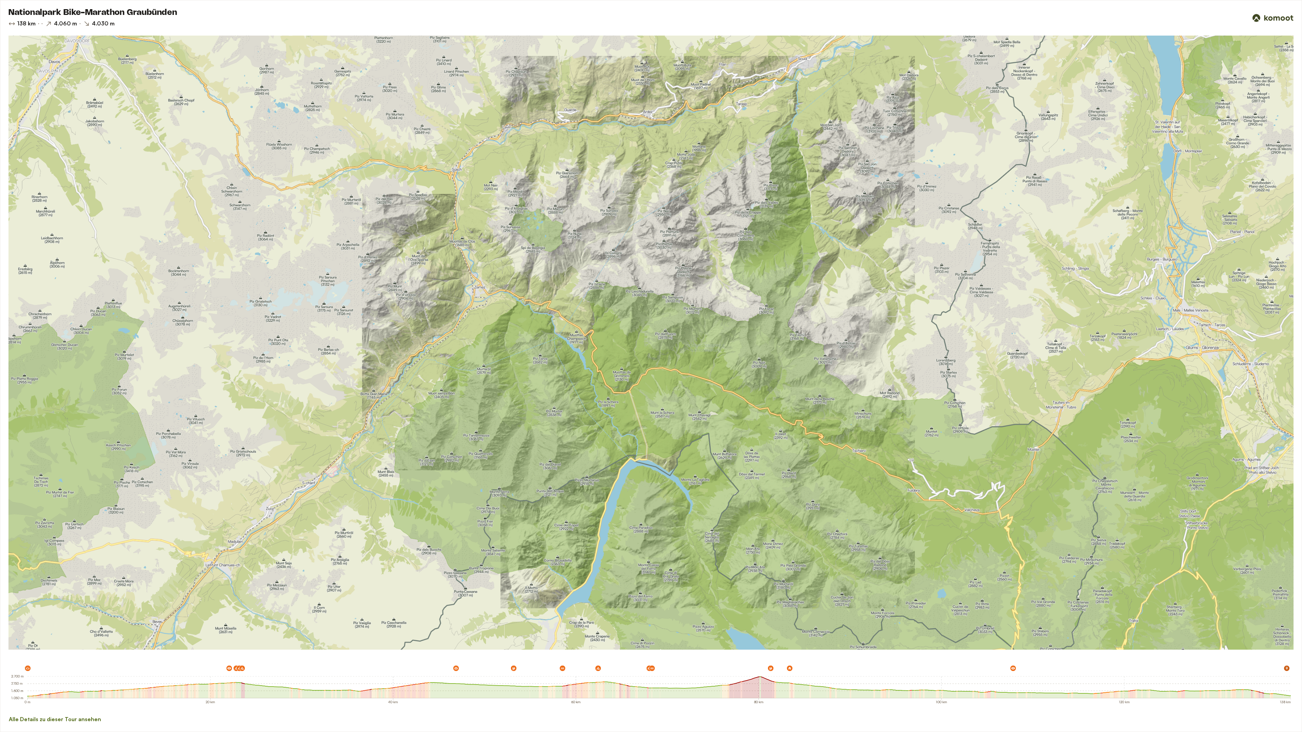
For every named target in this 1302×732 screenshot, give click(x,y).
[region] (651, 343)
